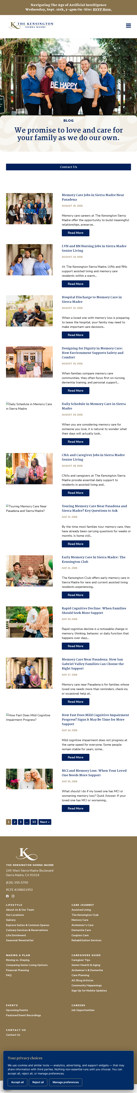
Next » (45, 822)
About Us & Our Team (20, 910)
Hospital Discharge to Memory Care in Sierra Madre (92, 299)
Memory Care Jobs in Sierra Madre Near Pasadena (93, 197)
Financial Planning (17, 970)
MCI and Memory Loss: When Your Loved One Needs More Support (94, 773)
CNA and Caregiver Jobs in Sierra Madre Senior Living (93, 457)
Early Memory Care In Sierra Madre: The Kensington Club (93, 559)
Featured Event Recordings (23, 1015)
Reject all (38, 1082)
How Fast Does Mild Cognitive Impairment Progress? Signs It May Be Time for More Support (95, 720)
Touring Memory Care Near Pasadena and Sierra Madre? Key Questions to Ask (94, 508)
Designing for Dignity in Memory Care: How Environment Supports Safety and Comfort (92, 353)
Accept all (17, 1082)
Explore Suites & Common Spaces (27, 925)
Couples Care (80, 935)
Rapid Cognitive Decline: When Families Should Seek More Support (94, 611)
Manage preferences (66, 1082)
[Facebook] (7, 896)
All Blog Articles (82, 980)
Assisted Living (81, 910)
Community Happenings (87, 985)
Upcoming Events (17, 1010)
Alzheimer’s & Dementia (87, 970)
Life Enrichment (16, 935)
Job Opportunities (83, 1010)
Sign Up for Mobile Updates (89, 990)
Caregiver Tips (81, 960)
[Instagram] (13, 896)
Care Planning (80, 975)
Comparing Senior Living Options (27, 965)
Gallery (11, 920)
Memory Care (80, 920)
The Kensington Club (85, 915)
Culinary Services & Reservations (27, 930)
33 (34, 822)
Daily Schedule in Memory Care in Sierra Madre (94, 406)
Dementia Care (81, 930)
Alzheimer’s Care (83, 925)
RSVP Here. (102, 9)
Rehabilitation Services (86, 940)
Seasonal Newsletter (20, 940)
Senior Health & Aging (86, 965)
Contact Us (13, 1035)
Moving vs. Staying (17, 960)
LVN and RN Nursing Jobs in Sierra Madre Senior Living (94, 248)
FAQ (9, 975)
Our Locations (15, 915)
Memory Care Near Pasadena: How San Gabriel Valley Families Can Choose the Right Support (93, 664)
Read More (75, 233)
